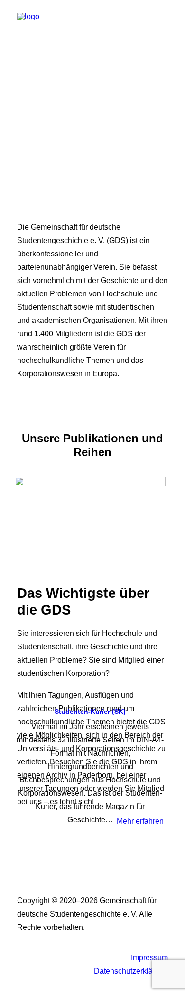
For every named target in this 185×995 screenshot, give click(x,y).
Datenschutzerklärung (131, 971)
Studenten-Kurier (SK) (90, 711)
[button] (163, 20)
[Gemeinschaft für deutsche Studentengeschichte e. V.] (28, 20)
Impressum (149, 958)
